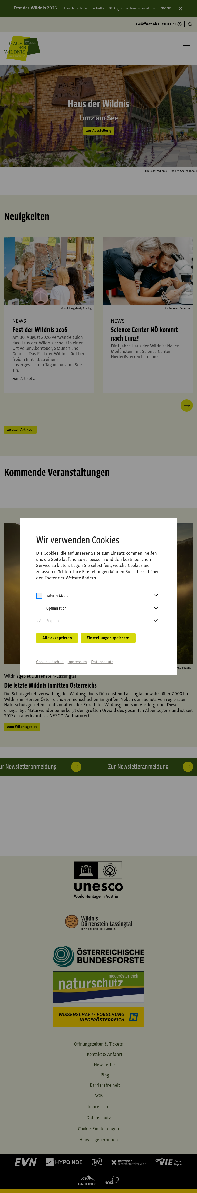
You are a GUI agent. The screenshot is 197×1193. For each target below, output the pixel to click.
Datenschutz (102, 662)
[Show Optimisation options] (156, 608)
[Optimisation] (39, 608)
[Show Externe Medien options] (156, 596)
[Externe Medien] (39, 596)
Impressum (77, 662)
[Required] (39, 621)
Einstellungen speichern (108, 638)
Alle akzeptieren (57, 638)
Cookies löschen (50, 662)
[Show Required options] (156, 621)
